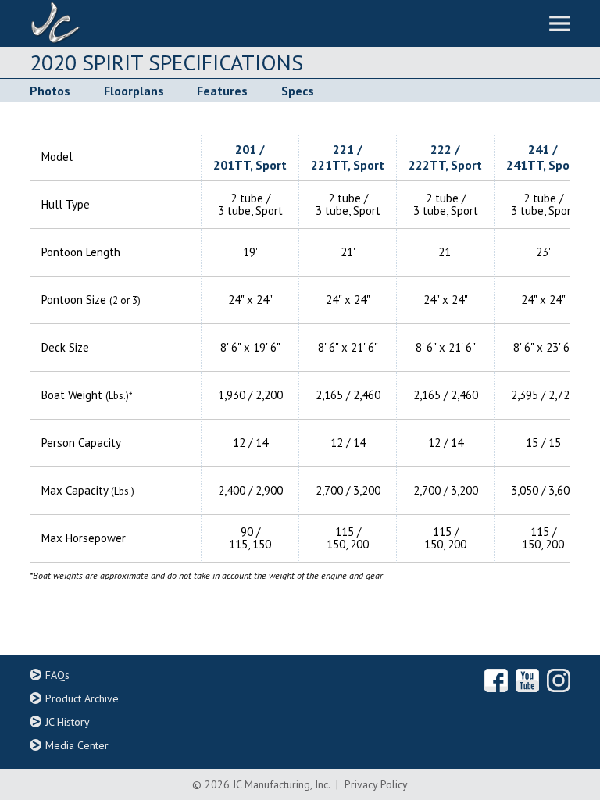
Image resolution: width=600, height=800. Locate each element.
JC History (67, 722)
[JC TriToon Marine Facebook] (496, 680)
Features (222, 90)
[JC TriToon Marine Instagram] (558, 680)
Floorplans (133, 90)
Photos (50, 90)
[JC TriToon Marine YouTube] (527, 680)
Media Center (77, 745)
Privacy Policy (376, 784)
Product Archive (82, 698)
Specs (297, 90)
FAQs (57, 675)
